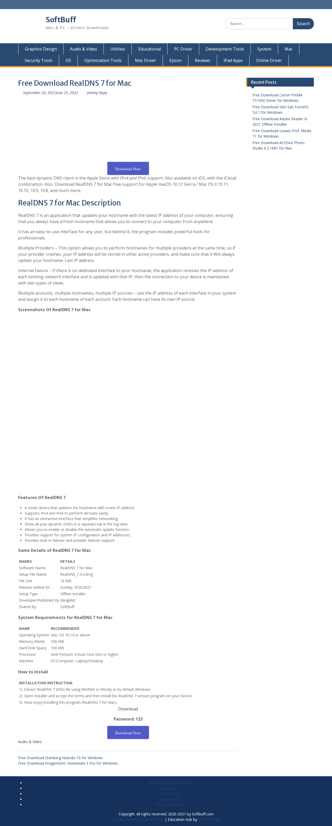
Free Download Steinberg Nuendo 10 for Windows (60, 757)
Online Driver (269, 60)
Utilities (117, 49)
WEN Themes (209, 819)
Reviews (202, 60)
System (264, 49)
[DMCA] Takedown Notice (169, 782)
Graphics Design (41, 49)
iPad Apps (233, 60)
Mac (289, 49)
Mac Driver (145, 60)
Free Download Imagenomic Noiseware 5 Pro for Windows (68, 763)
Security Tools (38, 60)
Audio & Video (83, 49)
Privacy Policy (169, 799)
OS (68, 60)
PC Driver (183, 49)
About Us (169, 788)
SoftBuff (61, 19)
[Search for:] (269, 23)
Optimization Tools (103, 60)
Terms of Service (169, 804)
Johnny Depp (97, 92)
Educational (149, 49)
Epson (175, 60)
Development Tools (225, 49)
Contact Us (169, 793)
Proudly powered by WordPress (137, 819)
